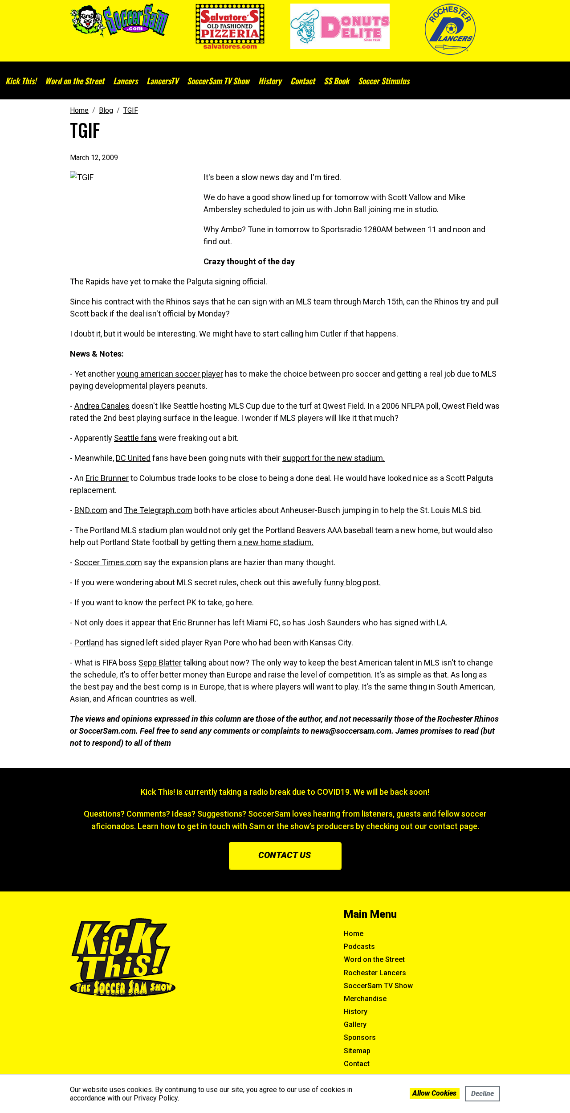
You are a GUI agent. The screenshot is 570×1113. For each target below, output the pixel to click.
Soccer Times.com (108, 562)
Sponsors (360, 1037)
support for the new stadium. (333, 458)
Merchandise (365, 998)
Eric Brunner (107, 478)
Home (353, 933)
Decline (482, 1093)
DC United (133, 458)
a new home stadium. (276, 542)
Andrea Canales (102, 406)
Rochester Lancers (375, 973)
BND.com (90, 510)
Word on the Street (74, 80)
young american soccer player (170, 373)
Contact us (284, 855)
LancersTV (162, 80)
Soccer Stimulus (383, 80)
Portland (89, 642)
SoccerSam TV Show (218, 80)
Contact (302, 80)
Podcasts (359, 946)
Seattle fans (135, 438)
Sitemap (357, 1051)
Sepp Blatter (160, 662)
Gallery (355, 1024)
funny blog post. (352, 582)
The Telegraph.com (158, 510)
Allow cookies (434, 1093)
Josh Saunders (334, 622)
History (269, 80)
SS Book (336, 80)
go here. (239, 602)
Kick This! (20, 80)
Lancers (125, 80)
